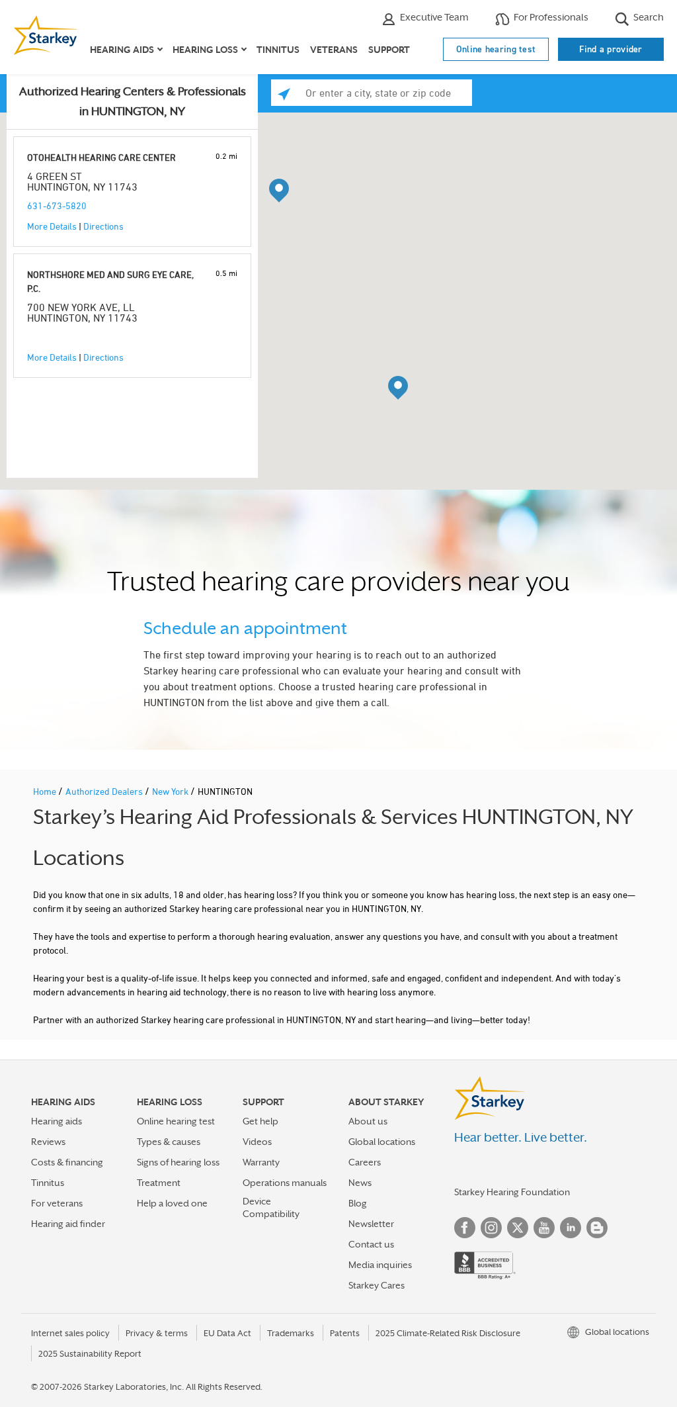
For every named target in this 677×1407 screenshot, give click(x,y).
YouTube (544, 1227)
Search (647, 17)
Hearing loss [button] (205, 49)
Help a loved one (172, 1203)
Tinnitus (278, 49)
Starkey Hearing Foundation (512, 1192)
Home (45, 791)
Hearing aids (56, 1121)
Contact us (371, 1244)
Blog (357, 1203)
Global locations (381, 1141)
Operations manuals (285, 1182)
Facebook (464, 1227)
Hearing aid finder (68, 1223)
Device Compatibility (271, 1207)
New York (171, 791)
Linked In (570, 1227)
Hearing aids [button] (122, 49)
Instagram (491, 1227)
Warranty (261, 1162)
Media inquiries (380, 1264)
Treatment (158, 1182)
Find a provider (611, 49)
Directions (103, 226)
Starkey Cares (376, 1285)
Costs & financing (67, 1162)
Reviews (48, 1141)
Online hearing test (496, 49)
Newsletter (371, 1223)
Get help (260, 1121)
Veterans (334, 49)
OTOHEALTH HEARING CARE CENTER (101, 157)
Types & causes (168, 1141)
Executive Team (433, 17)
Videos (257, 1141)
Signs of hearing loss (178, 1162)
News (360, 1182)
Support (389, 49)
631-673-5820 (57, 205)
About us (367, 1121)
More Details (52, 226)
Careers (364, 1162)
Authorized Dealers (105, 791)
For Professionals (550, 17)
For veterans (57, 1203)
